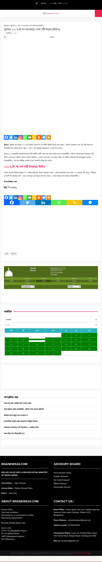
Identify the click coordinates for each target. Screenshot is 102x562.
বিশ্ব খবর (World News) (10, 533)
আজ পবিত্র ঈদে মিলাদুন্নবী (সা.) (14, 433)
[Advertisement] (51, 113)
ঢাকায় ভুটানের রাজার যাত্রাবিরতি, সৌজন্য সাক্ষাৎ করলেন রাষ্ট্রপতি (24, 409)
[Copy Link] (34, 137)
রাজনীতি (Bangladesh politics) (12, 536)
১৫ (66, 344)
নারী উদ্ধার (13, 253)
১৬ (76, 344)
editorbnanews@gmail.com (79, 520)
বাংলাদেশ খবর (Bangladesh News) (14, 531)
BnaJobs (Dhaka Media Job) (13, 523)
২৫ (11, 353)
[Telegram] (43, 137)
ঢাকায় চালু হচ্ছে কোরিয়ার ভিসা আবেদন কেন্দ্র (17, 403)
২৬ (23, 353)
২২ (66, 349)
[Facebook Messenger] (90, 202)
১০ (89, 339)
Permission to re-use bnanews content (17, 515)
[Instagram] (20, 137)
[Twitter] (11, 137)
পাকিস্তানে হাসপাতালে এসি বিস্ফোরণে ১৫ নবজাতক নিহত (21, 427)
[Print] (39, 137)
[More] (49, 137)
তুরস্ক (6, 253)
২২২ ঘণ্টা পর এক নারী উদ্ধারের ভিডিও (24, 166)
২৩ (76, 349)
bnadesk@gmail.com (70, 541)
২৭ (37, 353)
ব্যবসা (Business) (7, 539)
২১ (53, 349)
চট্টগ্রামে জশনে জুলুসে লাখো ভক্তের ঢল (16, 415)
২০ (37, 349)
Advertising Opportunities (11, 518)
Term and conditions (9, 512)
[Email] (29, 137)
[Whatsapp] (25, 137)
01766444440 (74, 525)
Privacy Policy (7, 509)
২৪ (89, 349)
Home (6, 26)
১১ (11, 344)
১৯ (23, 349)
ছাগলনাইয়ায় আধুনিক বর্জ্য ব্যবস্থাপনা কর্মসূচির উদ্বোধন (21, 421)
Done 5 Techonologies (83, 553)
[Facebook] (6, 137)
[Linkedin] (15, 137)
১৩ (37, 344)
